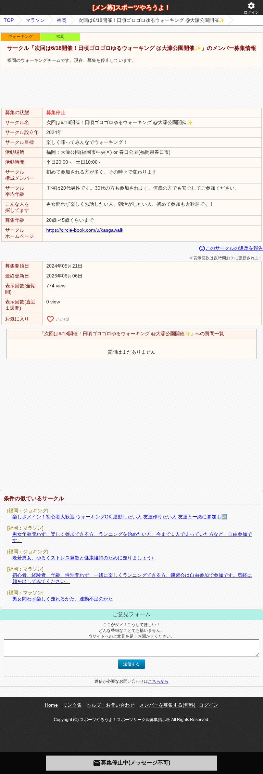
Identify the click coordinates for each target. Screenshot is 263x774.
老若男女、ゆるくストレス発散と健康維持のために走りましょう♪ (83, 557)
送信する (131, 664)
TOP (9, 20)
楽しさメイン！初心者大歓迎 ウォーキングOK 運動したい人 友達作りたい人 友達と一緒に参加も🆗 (119, 516)
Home (51, 705)
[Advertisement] (131, 88)
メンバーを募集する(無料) (167, 705)
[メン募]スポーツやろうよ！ (131, 7)
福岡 (61, 20)
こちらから (158, 681)
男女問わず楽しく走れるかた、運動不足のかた (62, 598)
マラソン (35, 20)
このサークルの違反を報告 (231, 248)
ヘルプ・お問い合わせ (111, 705)
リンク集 (72, 705)
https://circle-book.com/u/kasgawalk (84, 230)
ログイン (251, 8)
